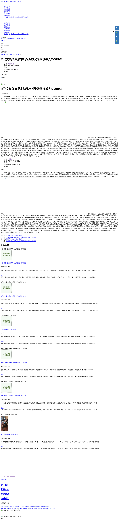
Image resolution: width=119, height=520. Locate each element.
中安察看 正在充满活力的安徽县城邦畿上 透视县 (21, 237)
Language (7, 15)
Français (15, 17)
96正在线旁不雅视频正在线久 (10, 434)
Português (25, 17)
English (11, 17)
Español (20, 17)
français (13, 38)
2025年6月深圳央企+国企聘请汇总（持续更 (14, 362)
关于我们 (7, 8)
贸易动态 (7, 10)
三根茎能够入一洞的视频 (14, 235)
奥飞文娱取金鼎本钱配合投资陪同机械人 (13, 296)
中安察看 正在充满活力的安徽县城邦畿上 (13, 263)
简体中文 (3, 38)
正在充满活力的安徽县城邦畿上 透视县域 (13, 395)
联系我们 (7, 13)
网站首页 (7, 6)
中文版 (6, 17)
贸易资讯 (7, 12)
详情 (2, 275)
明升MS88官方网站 (6, 54)
